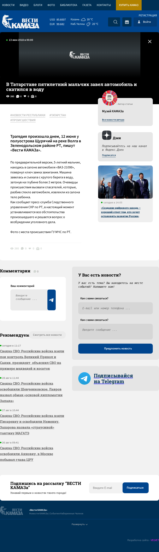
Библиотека (68, 5)
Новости (8, 5)
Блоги (38, 5)
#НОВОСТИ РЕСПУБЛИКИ (27, 115)
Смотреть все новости (47, 335)
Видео (24, 5)
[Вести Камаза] (20, 21)
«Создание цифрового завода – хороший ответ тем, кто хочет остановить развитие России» (121, 212)
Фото (51, 5)
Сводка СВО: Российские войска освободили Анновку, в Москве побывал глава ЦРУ (26, 454)
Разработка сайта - (143, 540)
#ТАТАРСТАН (57, 115)
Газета (87, 5)
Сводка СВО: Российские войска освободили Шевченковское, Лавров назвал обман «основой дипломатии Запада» (31, 392)
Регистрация (148, 15)
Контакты (104, 5)
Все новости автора (113, 120)
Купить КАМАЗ (129, 5)
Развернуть (78, 524)
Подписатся (109, 155)
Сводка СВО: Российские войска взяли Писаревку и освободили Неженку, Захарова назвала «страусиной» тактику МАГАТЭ (32, 424)
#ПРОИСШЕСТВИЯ (23, 120)
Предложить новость (118, 349)
